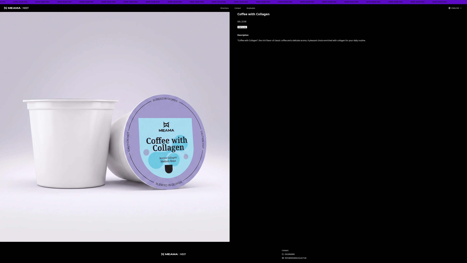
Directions (224, 8)
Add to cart (242, 27)
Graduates (251, 8)
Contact (238, 8)
